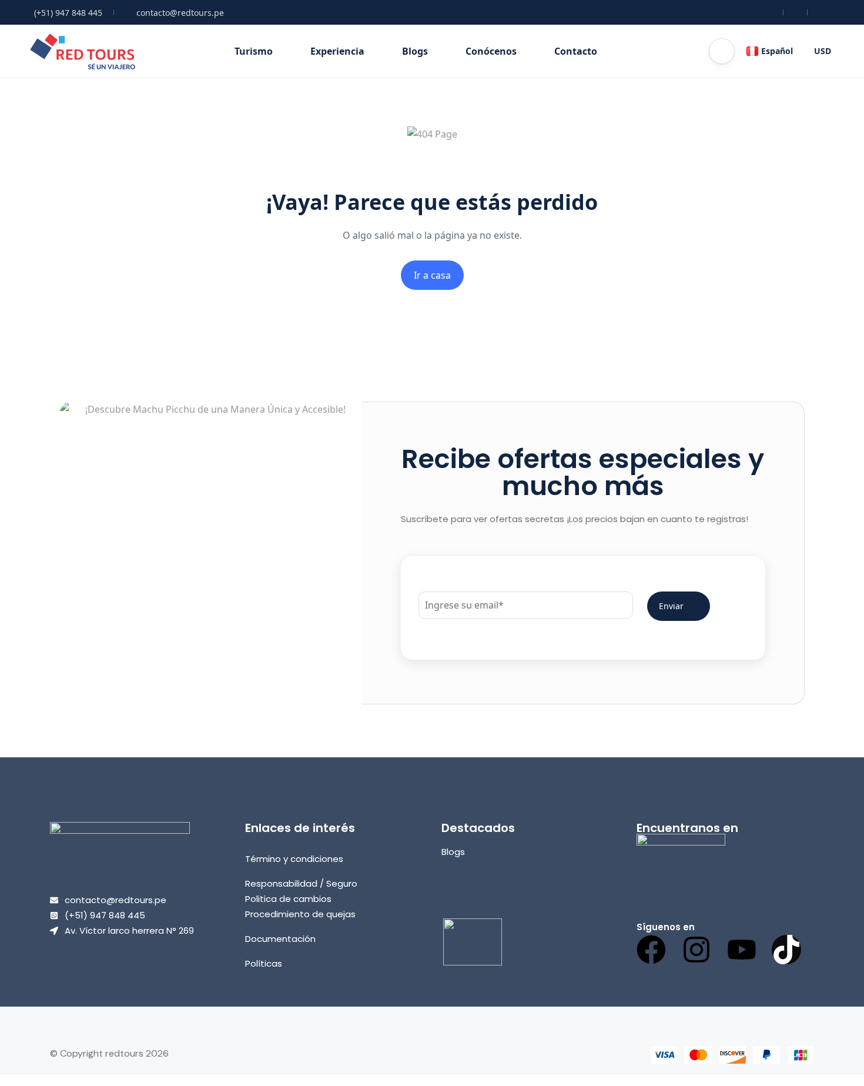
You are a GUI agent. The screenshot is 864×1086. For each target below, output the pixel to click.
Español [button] (777, 50)
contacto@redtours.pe (180, 12)
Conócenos (491, 51)
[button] (722, 51)
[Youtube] (741, 949)
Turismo (254, 51)
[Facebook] (651, 949)
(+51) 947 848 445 (68, 12)
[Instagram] (696, 949)
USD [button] (822, 50)
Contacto (575, 51)
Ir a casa (432, 275)
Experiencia (337, 51)
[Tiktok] (786, 949)
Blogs (415, 51)
